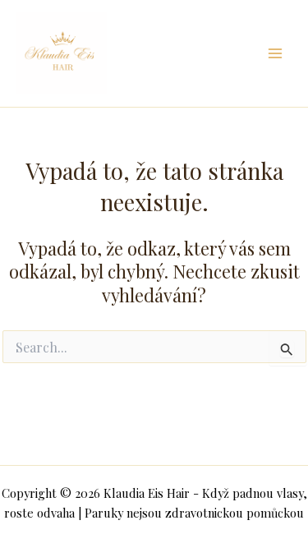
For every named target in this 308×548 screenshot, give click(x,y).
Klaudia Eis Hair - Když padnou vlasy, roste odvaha (175, 53)
